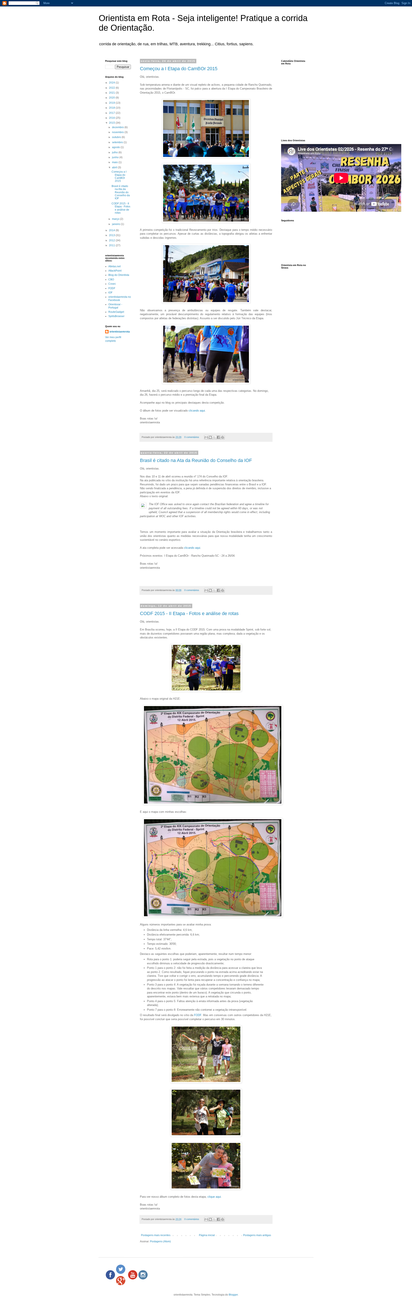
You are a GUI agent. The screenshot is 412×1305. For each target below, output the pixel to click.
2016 (112, 117)
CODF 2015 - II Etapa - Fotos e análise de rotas (189, 613)
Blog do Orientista (118, 274)
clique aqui (214, 1196)
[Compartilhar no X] (214, 437)
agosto (116, 147)
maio (115, 162)
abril (115, 167)
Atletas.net (114, 266)
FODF (197, 1015)
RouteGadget (116, 311)
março (116, 218)
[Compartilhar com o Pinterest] (222, 437)
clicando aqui (197, 410)
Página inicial (207, 1235)
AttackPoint (114, 270)
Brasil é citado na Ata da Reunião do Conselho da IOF (196, 460)
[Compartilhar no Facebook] (218, 437)
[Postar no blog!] (210, 437)
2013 (112, 235)
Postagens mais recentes (155, 1235)
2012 (112, 240)
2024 (112, 82)
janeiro (116, 224)
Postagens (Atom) (160, 1241)
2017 (112, 112)
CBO (111, 279)
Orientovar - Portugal (115, 306)
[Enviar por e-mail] (206, 437)
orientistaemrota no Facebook (119, 298)
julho (115, 152)
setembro (118, 142)
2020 (112, 97)
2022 (112, 87)
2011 (112, 245)
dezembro (118, 127)
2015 (112, 122)
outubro (117, 137)
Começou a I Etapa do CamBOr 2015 (178, 68)
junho (115, 157)
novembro (118, 132)
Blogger (233, 1294)
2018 (112, 107)
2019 (112, 102)
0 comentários (191, 437)
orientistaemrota (119, 331)
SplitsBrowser (116, 316)
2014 (112, 230)
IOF (110, 292)
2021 (112, 92)
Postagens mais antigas (257, 1235)
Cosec (112, 283)
